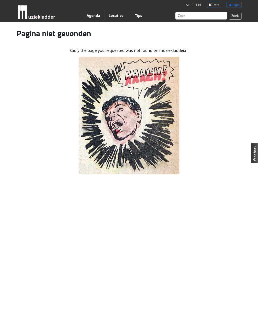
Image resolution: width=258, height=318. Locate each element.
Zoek (235, 15)
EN (198, 4)
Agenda (93, 15)
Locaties (116, 15)
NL (188, 4)
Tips (138, 15)
